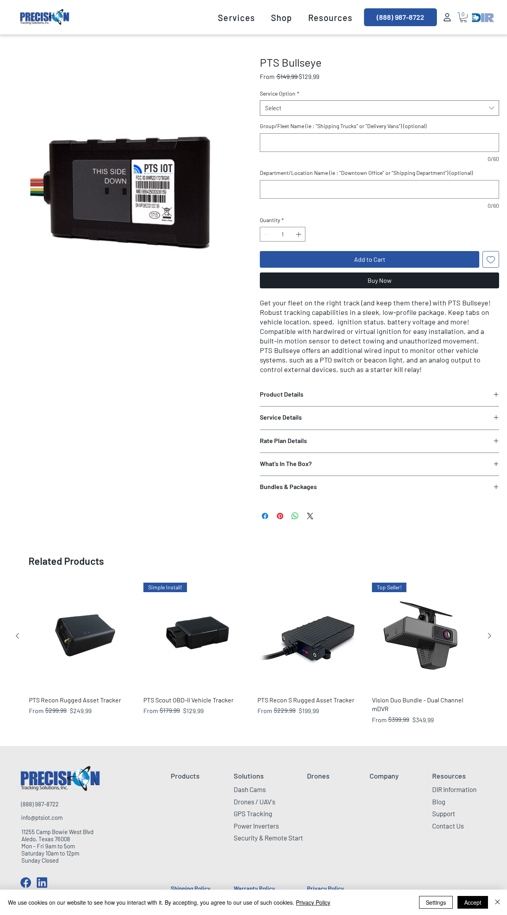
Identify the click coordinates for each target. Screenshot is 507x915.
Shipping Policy (190, 888)
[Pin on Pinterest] (280, 516)
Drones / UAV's (254, 802)
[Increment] (299, 234)
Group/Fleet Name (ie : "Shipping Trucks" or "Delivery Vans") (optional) (343, 126)
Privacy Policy (325, 888)
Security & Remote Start (268, 838)
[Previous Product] (17, 636)
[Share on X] (310, 516)
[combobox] (379, 108)
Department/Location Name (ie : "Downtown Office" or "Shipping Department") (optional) (366, 172)
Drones (318, 775)
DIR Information (454, 789)
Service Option (279, 93)
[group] (253, 658)
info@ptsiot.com (42, 817)
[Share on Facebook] (265, 516)
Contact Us (448, 826)
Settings (436, 902)
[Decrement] (266, 234)
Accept (472, 902)
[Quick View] (82, 636)
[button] (236, 17)
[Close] (497, 902)
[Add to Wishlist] (490, 259)
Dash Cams (250, 789)
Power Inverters (256, 826)
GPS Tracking (253, 813)
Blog (438, 802)
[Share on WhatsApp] (295, 516)
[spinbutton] (282, 234)
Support (443, 813)
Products (185, 775)
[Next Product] (489, 636)
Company (384, 775)
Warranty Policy (254, 888)
